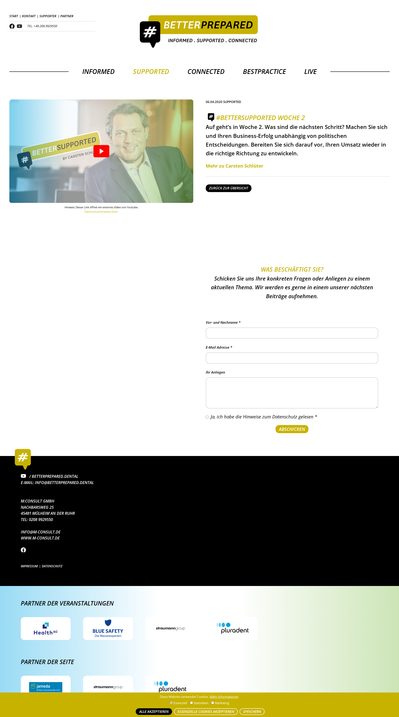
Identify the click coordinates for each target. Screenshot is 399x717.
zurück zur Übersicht (228, 188)
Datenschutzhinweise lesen (101, 211)
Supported (151, 71)
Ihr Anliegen (215, 372)
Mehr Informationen (224, 697)
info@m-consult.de (40, 531)
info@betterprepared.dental (64, 482)
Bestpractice (264, 71)
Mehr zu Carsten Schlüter (234, 166)
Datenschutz (52, 566)
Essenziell (180, 703)
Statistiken (200, 703)
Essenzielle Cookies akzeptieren (205, 711)
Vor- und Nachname (223, 322)
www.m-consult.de (40, 538)
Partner (66, 16)
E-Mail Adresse (219, 347)
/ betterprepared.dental (53, 476)
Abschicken (292, 429)
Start (13, 16)
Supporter (47, 16)
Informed (98, 71)
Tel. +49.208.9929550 (42, 26)
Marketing (221, 703)
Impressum (29, 566)
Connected (206, 71)
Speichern (252, 711)
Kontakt (29, 16)
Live (310, 71)
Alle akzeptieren (154, 711)
